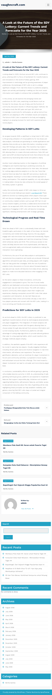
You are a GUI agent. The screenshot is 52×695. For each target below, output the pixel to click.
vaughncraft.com (13, 4)
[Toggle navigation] (48, 5)
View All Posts (26, 509)
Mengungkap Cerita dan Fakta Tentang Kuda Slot (22, 423)
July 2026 (8, 611)
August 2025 (9, 655)
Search (6, 524)
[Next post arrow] (46, 421)
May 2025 (8, 667)
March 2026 (9, 627)
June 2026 (9, 615)
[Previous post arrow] (46, 407)
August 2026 (9, 608)
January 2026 (10, 635)
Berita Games (17, 62)
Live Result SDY (36, 193)
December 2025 (11, 639)
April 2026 (9, 623)
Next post (7, 420)
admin (7, 62)
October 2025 (10, 647)
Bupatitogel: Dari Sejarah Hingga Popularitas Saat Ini (25, 485)
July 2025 (8, 659)
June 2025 (9, 663)
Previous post (8, 405)
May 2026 (8, 619)
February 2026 (10, 631)
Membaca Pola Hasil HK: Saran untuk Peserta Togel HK (25, 554)
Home (4, 34)
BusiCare (35, 692)
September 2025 (11, 651)
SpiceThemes (44, 692)
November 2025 (11, 643)
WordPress (21, 692)
